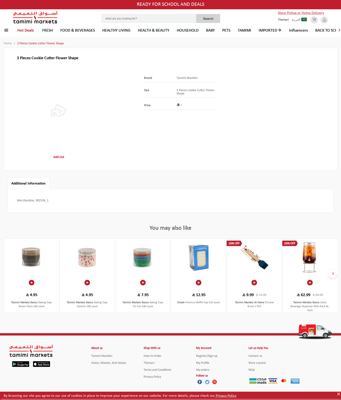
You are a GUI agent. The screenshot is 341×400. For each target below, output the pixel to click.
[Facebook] (199, 382)
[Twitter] (207, 382)
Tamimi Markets (187, 78)
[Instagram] (214, 382)
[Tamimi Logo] (35, 17)
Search (208, 18)
